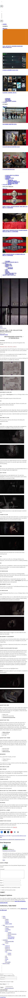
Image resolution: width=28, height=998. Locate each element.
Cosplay (8, 177)
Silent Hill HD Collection (14, 839)
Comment (2, 869)
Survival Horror (22, 839)
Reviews (7, 99)
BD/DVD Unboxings (14, 181)
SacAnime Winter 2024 (10, 124)
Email (1, 882)
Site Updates (7, 962)
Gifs (6, 270)
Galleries (8, 100)
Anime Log (8, 265)
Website (1, 885)
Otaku (5, 102)
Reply (4, 860)
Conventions (9, 178)
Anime (7, 179)
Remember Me (9, 986)
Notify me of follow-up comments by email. (11, 887)
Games (5, 24)
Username (2, 977)
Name (1, 880)
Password (2, 979)
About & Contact (6, 963)
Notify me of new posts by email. (8, 889)
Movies (7, 272)
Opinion (7, 98)
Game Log (8, 264)
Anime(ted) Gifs (13, 183)
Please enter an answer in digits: (7, 981)
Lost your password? (9, 988)
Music (7, 271)
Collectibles (7, 184)
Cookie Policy (3, 997)
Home (4, 916)
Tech (6, 266)
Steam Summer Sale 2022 (10, 70)
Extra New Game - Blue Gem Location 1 (8, 346)
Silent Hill (15, 827)
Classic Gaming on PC (9, 92)
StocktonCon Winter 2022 (11, 146)
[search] (13, 974)
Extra (4, 263)
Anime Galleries (13, 182)
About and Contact (9, 275)
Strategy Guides (10, 101)
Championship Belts (11, 262)
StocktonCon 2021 (9, 169)
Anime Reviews (12, 180)
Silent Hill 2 (6, 839)
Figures (7, 261)
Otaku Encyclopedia (12, 175)
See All (5, 28)
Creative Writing (10, 273)
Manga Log (8, 265)
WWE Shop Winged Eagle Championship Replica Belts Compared (15, 231)
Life (6, 269)
